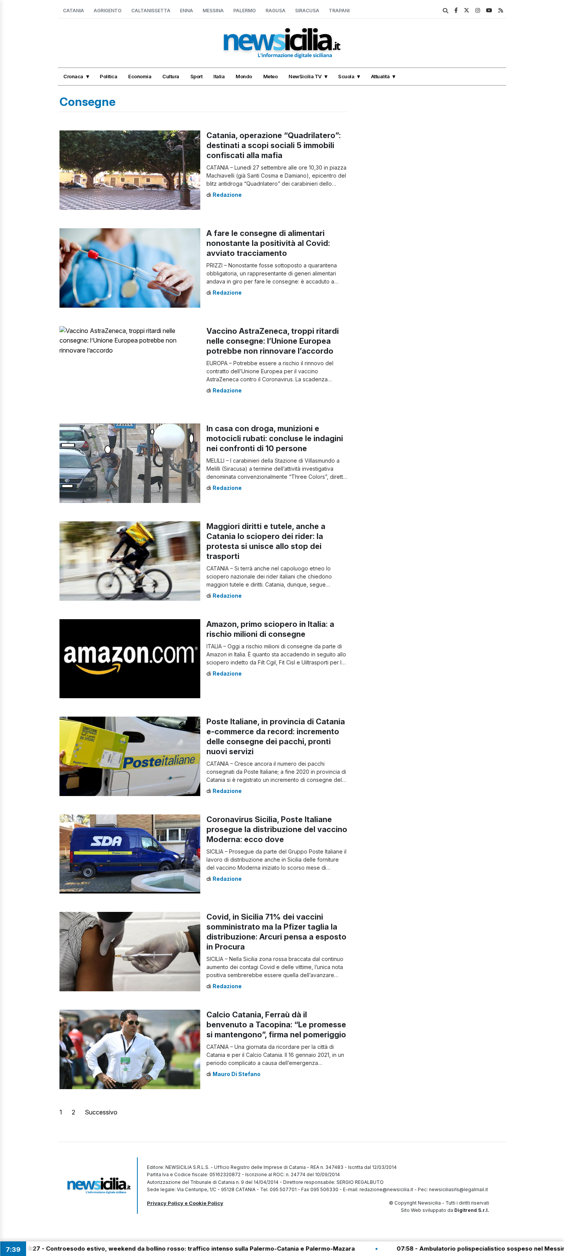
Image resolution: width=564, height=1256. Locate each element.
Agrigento (108, 10)
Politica (108, 76)
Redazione (227, 194)
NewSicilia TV (305, 76)
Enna (186, 10)
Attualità (380, 76)
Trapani (339, 10)
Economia (139, 76)
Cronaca (73, 76)
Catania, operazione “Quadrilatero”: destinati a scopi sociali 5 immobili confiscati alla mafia (273, 145)
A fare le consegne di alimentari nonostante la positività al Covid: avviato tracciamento (268, 243)
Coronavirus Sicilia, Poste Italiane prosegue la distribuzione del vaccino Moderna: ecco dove (276, 829)
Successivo (101, 1112)
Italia (218, 76)
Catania (73, 10)
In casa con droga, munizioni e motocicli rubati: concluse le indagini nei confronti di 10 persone (274, 438)
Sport (196, 76)
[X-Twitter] (466, 10)
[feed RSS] (500, 10)
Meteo (270, 76)
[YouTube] (489, 10)
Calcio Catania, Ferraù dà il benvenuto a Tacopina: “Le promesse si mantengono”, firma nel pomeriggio (276, 1024)
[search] (445, 10)
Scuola (346, 76)
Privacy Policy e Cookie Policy (185, 1203)
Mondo (244, 76)
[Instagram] (477, 10)
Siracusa (307, 10)
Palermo (244, 10)
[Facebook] (456, 10)
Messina (213, 10)
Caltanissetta (150, 10)
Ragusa (275, 10)
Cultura (170, 76)
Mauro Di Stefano (237, 1074)
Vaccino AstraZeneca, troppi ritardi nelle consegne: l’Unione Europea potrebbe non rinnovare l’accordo (272, 341)
